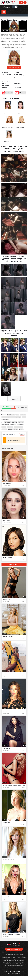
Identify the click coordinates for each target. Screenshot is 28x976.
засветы (4, 427)
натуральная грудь (6, 417)
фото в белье (10, 427)
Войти (25, 2)
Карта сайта (7, 971)
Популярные (6, 7)
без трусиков (7, 422)
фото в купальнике (18, 427)
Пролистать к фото (14, 67)
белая (17, 414)
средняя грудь (5, 419)
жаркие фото (23, 414)
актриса (21, 429)
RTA (23, 971)
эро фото (16, 429)
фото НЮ (10, 429)
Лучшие (5, 6)
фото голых (4, 429)
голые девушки (5, 424)
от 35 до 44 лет (10, 414)
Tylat (6, 965)
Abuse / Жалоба (16, 971)
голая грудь (14, 422)
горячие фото (20, 424)
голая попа (21, 422)
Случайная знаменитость (14, 949)
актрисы (24, 417)
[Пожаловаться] (2, 410)
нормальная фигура (16, 417)
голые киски (13, 424)
